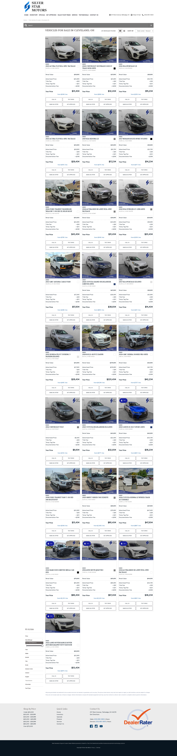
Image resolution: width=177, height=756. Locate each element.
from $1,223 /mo (62, 598)
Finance (59, 719)
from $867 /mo (136, 525)
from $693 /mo (99, 310)
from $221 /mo (135, 310)
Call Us (54, 99)
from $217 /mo (136, 165)
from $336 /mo (136, 237)
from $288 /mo (62, 310)
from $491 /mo (62, 382)
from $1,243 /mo (99, 598)
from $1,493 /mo (99, 525)
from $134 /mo (62, 453)
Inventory (34, 15)
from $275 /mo (99, 165)
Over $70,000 (28, 726)
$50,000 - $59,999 (30, 721)
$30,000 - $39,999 (30, 717)
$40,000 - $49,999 (30, 719)
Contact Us (94, 15)
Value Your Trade (64, 15)
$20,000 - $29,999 (30, 714)
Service (74, 15)
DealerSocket (95, 743)
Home (26, 15)
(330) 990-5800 (99, 719)
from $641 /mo (136, 453)
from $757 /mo (136, 382)
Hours (108, 719)
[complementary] (171, 750)
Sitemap (98, 747)
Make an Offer (54, 104)
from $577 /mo (99, 453)
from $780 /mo (62, 237)
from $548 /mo (62, 94)
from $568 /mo (99, 94)
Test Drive (71, 99)
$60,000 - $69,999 (30, 724)
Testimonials (84, 15)
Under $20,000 (29, 712)
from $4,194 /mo (99, 382)
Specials (42, 15)
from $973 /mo (62, 671)
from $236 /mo (136, 94)
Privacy (93, 747)
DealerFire (84, 743)
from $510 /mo (62, 165)
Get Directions (94, 714)
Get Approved (51, 15)
